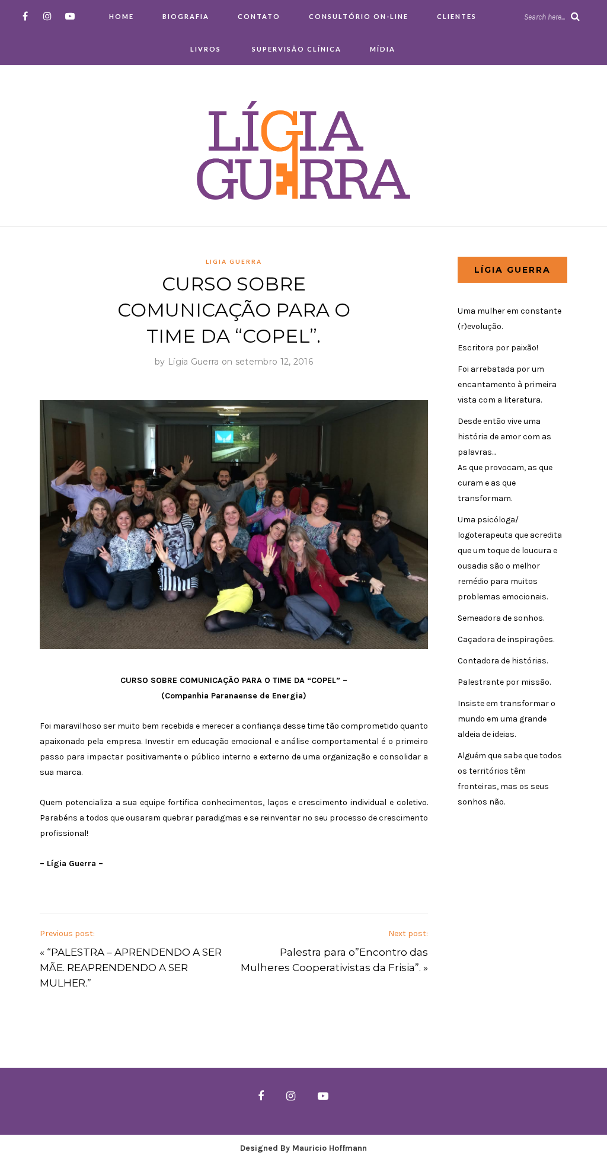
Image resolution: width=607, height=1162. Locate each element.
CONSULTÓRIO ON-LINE (358, 16)
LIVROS (205, 49)
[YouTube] (70, 16)
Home (121, 16)
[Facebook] (25, 16)
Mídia (382, 49)
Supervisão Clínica (295, 49)
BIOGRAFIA (185, 16)
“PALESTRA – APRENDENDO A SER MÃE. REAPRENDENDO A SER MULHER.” (131, 967)
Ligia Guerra (234, 261)
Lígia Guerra (193, 361)
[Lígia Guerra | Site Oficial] (303, 150)
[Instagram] (47, 16)
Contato (259, 16)
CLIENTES (457, 16)
